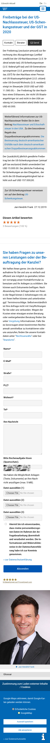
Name (7, 348)
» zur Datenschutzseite (14, 739)
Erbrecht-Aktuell (8, 3)
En (45, 3)
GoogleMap (26, 713)
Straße (7, 373)
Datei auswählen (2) (13, 500)
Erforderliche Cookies (25, 709)
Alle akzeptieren (25, 730)
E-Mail (7, 361)
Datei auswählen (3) (13, 512)
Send (36, 42)
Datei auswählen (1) (13, 487)
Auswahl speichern (25, 722)
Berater (21, 42)
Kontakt (8, 42)
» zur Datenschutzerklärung (17, 559)
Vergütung (14, 321)
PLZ (6, 385)
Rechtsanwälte (23, 336)
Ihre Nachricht (10, 421)
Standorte (8, 339)
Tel (5, 409)
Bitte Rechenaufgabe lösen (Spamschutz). (17, 460)
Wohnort (8, 397)
